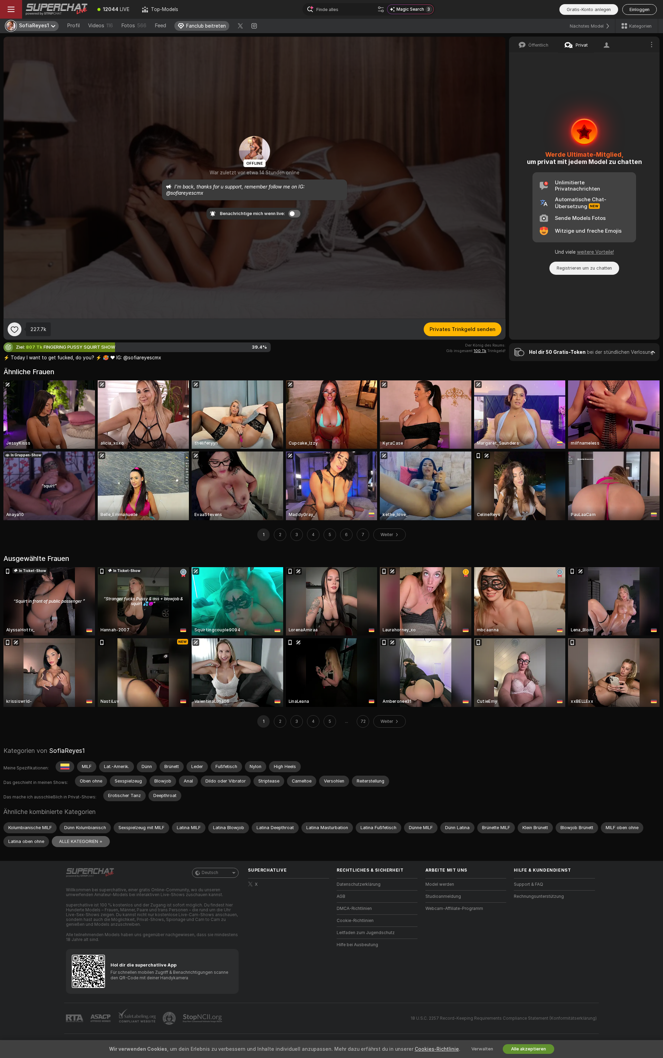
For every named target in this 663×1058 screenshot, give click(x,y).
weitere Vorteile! (595, 252)
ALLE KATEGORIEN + (81, 841)
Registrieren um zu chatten (584, 268)
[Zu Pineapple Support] (170, 1018)
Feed (160, 25)
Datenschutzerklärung (359, 884)
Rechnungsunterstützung (539, 896)
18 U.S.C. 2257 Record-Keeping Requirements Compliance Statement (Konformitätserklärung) (504, 1018)
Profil (73, 25)
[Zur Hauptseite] (56, 9)
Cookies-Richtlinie (437, 1049)
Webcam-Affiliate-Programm (454, 908)
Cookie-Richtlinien (355, 920)
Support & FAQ (528, 884)
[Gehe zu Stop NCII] (203, 1018)
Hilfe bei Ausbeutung (357, 944)
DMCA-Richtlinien (354, 908)
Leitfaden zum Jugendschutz (366, 932)
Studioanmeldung (443, 896)
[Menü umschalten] (11, 9)
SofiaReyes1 (67, 750)
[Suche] (381, 9)
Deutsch (210, 872)
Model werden (439, 884)
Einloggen (640, 9)
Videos (100, 25)
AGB (341, 896)
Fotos (133, 25)
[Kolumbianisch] (65, 766)
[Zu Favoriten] (14, 329)
